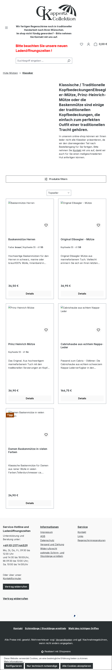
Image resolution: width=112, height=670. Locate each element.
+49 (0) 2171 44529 (15, 545)
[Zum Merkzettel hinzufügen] (46, 225)
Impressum (46, 532)
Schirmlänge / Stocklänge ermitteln (45, 628)
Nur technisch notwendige (42, 665)
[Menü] (6, 27)
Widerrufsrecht (48, 548)
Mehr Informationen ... (14, 661)
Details (30, 293)
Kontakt (77, 150)
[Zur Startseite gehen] (56, 12)
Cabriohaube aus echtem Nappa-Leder (82, 346)
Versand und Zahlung (52, 544)
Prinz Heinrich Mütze (21, 344)
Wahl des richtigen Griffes (83, 628)
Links (80, 536)
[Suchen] (68, 61)
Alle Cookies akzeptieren (76, 665)
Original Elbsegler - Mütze (77, 239)
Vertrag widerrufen (16, 586)
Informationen (49, 526)
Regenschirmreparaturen (91, 540)
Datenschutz (47, 540)
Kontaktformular (12, 578)
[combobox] (40, 61)
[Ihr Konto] (88, 44)
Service (83, 526)
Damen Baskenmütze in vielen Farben (27, 450)
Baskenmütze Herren (21, 239)
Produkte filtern (58, 179)
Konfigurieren (14, 665)
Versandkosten (64, 639)
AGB (42, 536)
